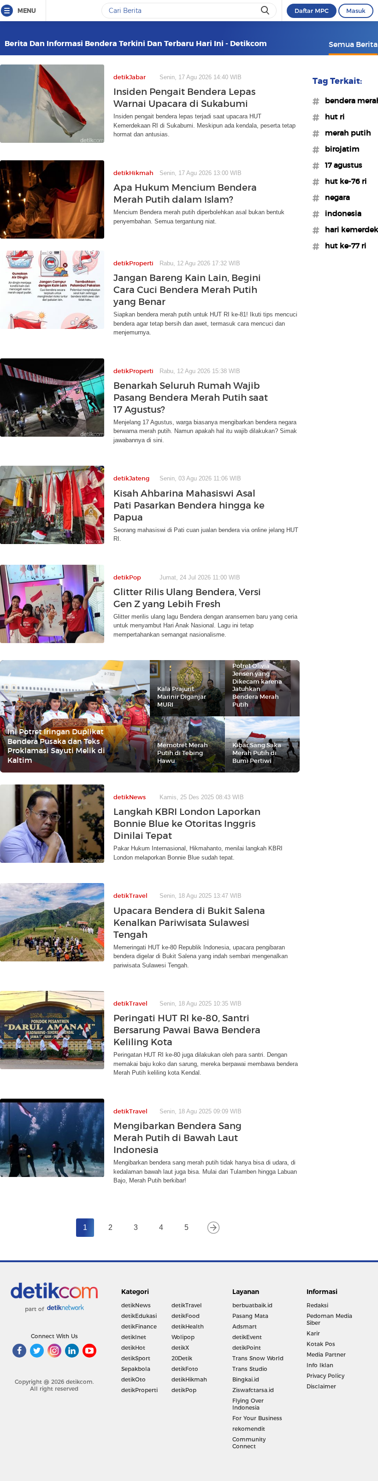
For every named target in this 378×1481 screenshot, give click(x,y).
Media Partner (326, 1354)
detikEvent (247, 1337)
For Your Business (257, 1418)
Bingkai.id (245, 1379)
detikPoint (246, 1347)
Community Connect (249, 1443)
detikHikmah (189, 1379)
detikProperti (139, 1390)
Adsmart (244, 1326)
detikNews (136, 1305)
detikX (180, 1347)
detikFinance (139, 1326)
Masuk (356, 10)
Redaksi (317, 1305)
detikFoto (184, 1368)
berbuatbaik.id (252, 1305)
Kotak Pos (321, 1344)
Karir (313, 1333)
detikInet (133, 1337)
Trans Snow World (258, 1358)
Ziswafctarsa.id (253, 1390)
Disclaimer (321, 1386)
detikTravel (186, 1305)
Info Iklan (320, 1365)
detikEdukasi (139, 1315)
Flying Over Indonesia (248, 1404)
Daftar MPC (312, 10)
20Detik (181, 1358)
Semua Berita (353, 44)
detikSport (135, 1358)
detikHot (133, 1347)
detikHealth (187, 1326)
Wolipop (183, 1337)
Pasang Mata (250, 1315)
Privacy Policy (325, 1375)
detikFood (185, 1315)
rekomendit (248, 1428)
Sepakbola (135, 1368)
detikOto (133, 1379)
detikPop (183, 1390)
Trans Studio (249, 1368)
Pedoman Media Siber (329, 1319)
